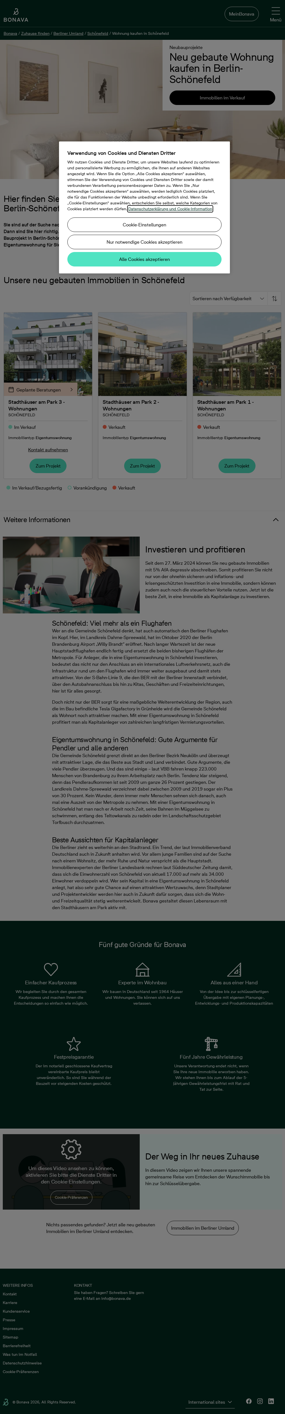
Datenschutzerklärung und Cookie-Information (170, 208)
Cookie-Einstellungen (144, 224)
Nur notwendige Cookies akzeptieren (144, 242)
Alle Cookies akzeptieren (144, 259)
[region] (144, 207)
